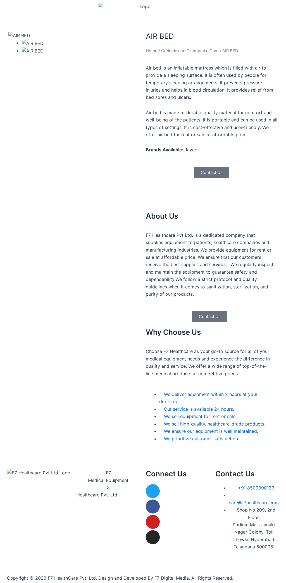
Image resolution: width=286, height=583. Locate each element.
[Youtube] (153, 522)
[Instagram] (153, 537)
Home (152, 50)
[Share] (267, 6)
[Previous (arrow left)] (10, 295)
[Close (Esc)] (280, 6)
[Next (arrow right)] (276, 295)
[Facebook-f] (153, 506)
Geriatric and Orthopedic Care (190, 50)
